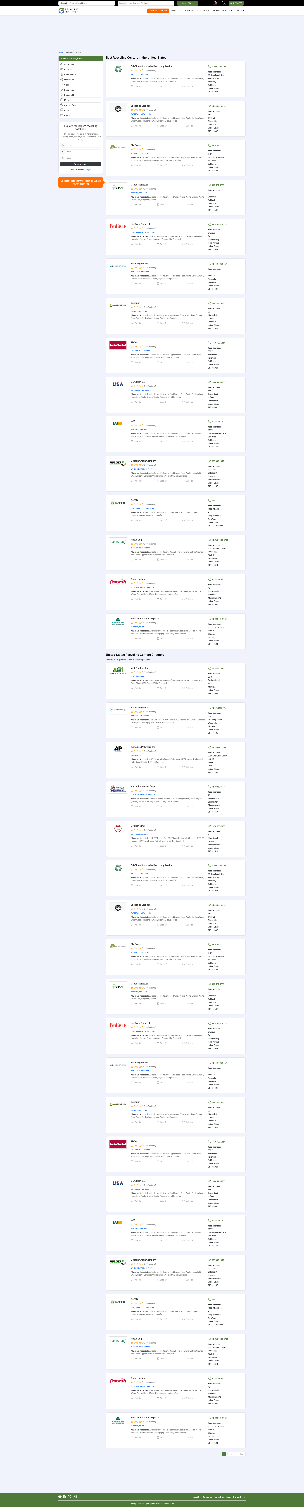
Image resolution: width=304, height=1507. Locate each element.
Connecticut (143, 390)
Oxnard (134, 311)
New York (150, 508)
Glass (66, 85)
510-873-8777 (217, 185)
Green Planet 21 (139, 184)
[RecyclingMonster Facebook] (65, 1497)
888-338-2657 (217, 461)
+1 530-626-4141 (219, 106)
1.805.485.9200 (218, 303)
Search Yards (187, 3)
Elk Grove (136, 145)
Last (242, 1454)
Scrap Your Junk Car (158, 11)
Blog (231, 11)
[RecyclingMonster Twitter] (69, 1497)
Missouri (145, 716)
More (239, 11)
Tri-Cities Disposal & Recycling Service (151, 66)
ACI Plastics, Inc (140, 668)
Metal (66, 100)
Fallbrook (135, 351)
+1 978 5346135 (218, 787)
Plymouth (135, 587)
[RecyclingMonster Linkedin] (74, 1497)
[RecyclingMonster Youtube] (60, 1497)
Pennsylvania (149, 232)
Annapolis (135, 272)
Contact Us (207, 1497)
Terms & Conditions (222, 1497)
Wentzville (136, 716)
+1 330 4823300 (218, 747)
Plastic (67, 115)
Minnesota (146, 548)
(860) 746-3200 (218, 382)
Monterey (135, 74)
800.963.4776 (217, 422)
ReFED (134, 500)
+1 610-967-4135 (219, 224)
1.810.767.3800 (218, 668)
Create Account (81, 164)
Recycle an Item (186, 11)
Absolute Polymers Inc (143, 747)
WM (133, 421)
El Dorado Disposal (141, 105)
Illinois (142, 627)
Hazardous (69, 90)
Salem (133, 755)
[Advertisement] (152, 32)
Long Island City (138, 508)
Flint (133, 676)
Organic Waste (70, 105)
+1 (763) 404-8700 (219, 540)
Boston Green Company (143, 460)
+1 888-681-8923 (219, 619)
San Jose (135, 429)
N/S (213, 501)
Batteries (68, 69)
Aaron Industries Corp (143, 786)
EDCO (134, 342)
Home (173, 11)
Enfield (134, 390)
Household (69, 95)
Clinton (134, 834)
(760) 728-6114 (218, 343)
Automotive (69, 64)
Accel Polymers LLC (141, 707)
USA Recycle (138, 381)
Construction (70, 75)
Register (237, 3)
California (145, 74)
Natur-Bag (136, 539)
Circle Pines (136, 548)
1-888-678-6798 (218, 67)
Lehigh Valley (137, 232)
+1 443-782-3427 (219, 264)
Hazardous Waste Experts (145, 618)
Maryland (145, 272)
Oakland (134, 193)
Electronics (69, 80)
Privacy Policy (239, 1497)
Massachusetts (147, 469)
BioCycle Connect (140, 224)
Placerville (136, 114)
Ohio (139, 755)
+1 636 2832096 (218, 708)
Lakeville (135, 469)
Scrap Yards (202, 11)
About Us (197, 1497)
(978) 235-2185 (218, 826)
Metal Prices (218, 11)
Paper (66, 110)
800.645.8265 (217, 579)
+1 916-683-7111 (219, 146)
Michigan (140, 676)
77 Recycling (138, 825)
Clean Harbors (138, 579)
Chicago (134, 627)
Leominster (136, 795)
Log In (88, 169)
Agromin (135, 303)
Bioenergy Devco (140, 263)
